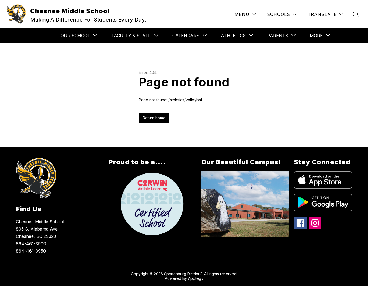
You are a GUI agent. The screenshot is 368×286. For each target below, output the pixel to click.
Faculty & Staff (131, 35)
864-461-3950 (31, 251)
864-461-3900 (31, 243)
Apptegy (195, 278)
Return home (154, 118)
